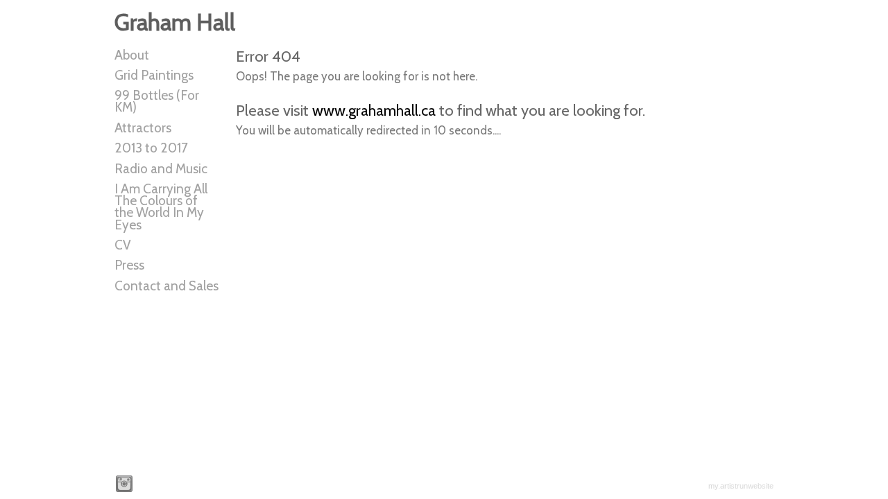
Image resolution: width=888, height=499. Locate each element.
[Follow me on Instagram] (124, 483)
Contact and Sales (166, 286)
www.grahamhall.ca (374, 110)
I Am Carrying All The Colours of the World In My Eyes (160, 206)
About (131, 55)
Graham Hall (174, 22)
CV (122, 245)
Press (129, 265)
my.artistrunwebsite (741, 486)
